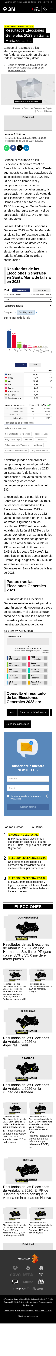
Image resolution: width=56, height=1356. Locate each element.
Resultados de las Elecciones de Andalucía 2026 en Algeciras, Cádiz (26, 1041)
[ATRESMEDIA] (28, 1258)
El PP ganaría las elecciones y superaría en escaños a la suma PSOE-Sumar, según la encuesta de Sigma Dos (29, 843)
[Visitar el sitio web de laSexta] (28, 1268)
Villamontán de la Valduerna (17, 445)
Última (37, 9)
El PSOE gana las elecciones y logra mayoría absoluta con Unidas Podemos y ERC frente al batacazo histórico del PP (29, 886)
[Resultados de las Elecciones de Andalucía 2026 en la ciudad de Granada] (28, 1069)
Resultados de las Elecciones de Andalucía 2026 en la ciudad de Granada (26, 1088)
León (11, 712)
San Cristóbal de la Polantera (17, 434)
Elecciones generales (17, 724)
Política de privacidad (24, 1310)
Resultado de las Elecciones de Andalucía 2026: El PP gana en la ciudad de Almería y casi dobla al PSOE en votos (14, 1121)
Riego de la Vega (12, 439)
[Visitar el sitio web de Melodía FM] (41, 1282)
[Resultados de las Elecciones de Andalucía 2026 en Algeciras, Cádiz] (28, 1022)
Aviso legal (9, 1310)
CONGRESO (21, 290)
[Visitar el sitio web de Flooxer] (38, 1288)
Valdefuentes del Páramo (16, 450)
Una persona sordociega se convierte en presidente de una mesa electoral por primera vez (26, 865)
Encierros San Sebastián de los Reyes (20, 2)
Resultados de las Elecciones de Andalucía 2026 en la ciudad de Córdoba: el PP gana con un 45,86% (40, 1227)
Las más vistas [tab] (13, 827)
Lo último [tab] (36, 827)
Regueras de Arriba (40, 450)
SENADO (42, 290)
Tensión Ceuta (43, 2)
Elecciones (28, 907)
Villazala (28, 439)
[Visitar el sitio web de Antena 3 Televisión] (15, 1268)
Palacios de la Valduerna (15, 428)
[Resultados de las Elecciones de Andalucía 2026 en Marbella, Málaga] (41, 975)
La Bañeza (41, 439)
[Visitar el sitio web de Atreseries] (41, 1275)
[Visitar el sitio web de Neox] (41, 1268)
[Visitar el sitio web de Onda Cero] (15, 1282)
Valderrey (38, 445)
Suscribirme (28, 806)
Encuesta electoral (23, 835)
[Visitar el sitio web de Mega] (28, 1275)
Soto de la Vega (41, 434)
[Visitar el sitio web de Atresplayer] (21, 1288)
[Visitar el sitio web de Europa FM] (28, 1282)
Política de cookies (43, 1310)
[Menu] (52, 9)
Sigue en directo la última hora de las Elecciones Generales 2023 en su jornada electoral (27, 68)
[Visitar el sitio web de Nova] (15, 1275)
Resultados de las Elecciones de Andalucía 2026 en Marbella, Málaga (40, 988)
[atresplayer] (45, 9)
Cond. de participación (28, 1316)
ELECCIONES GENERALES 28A (27, 858)
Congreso (8, 312)
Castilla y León (26, 312)
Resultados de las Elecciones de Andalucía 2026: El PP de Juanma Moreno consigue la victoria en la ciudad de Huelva (27, 1192)
